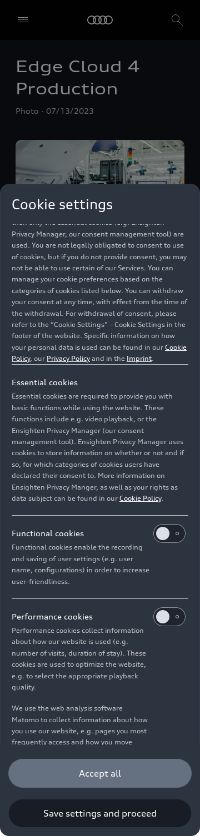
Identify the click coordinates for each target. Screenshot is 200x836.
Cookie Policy (140, 498)
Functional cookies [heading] (48, 533)
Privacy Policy (68, 358)
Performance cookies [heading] (52, 616)
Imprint (139, 358)
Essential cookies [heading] (45, 382)
